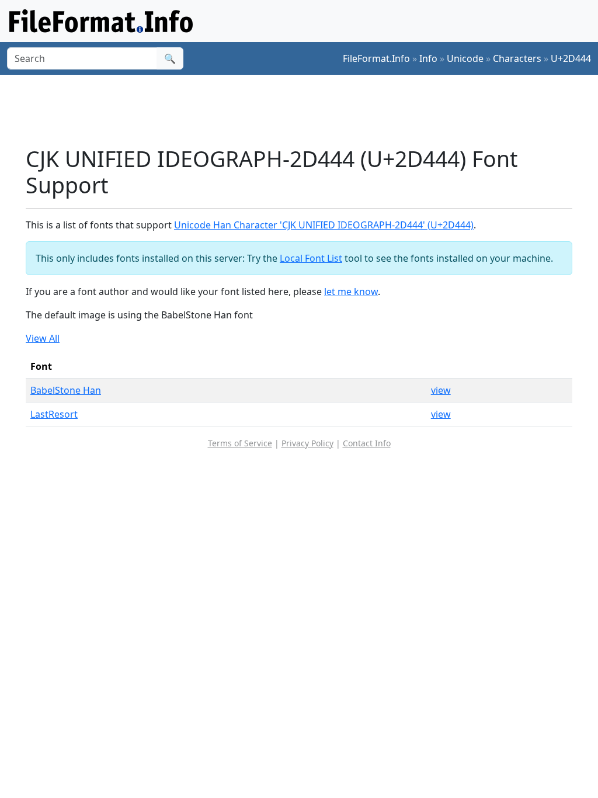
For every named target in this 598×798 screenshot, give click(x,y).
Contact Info (367, 443)
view (441, 390)
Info (428, 58)
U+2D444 (571, 58)
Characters (517, 58)
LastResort (54, 414)
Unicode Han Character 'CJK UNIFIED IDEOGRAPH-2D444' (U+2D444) (324, 224)
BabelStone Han (65, 390)
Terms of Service (240, 443)
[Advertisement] (306, 110)
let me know (351, 291)
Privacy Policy (307, 443)
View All (43, 338)
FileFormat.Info (376, 58)
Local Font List (311, 258)
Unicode (465, 58)
